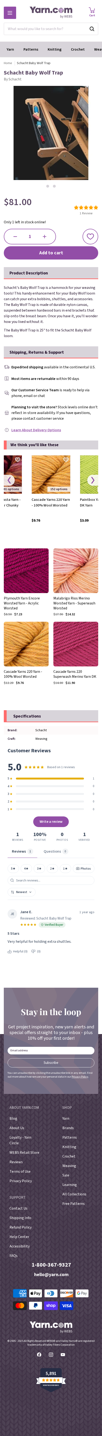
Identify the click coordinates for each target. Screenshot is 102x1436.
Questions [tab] (55, 851)
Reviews (16, 1162)
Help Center (19, 1236)
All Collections (74, 1194)
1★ (65, 868)
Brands (68, 1128)
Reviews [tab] (21, 851)
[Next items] (92, 480)
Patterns (30, 49)
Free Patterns (73, 1203)
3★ (39, 868)
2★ (52, 868)
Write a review (51, 821)
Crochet (78, 49)
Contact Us (18, 1208)
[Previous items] (9, 480)
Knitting (54, 49)
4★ (26, 868)
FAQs (13, 1255)
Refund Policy (20, 1227)
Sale (65, 1175)
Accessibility (19, 1246)
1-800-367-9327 (51, 1265)
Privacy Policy (80, 1077)
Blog (13, 1118)
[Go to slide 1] (47, 186)
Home (8, 63)
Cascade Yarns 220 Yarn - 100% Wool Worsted (51, 502)
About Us (16, 1128)
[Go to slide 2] (54, 186)
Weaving (69, 1165)
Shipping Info (20, 1217)
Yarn (10, 49)
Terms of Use (20, 1171)
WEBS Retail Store (24, 1152)
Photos (85, 868)
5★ (13, 868)
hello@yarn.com (51, 1274)
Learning (69, 1184)
